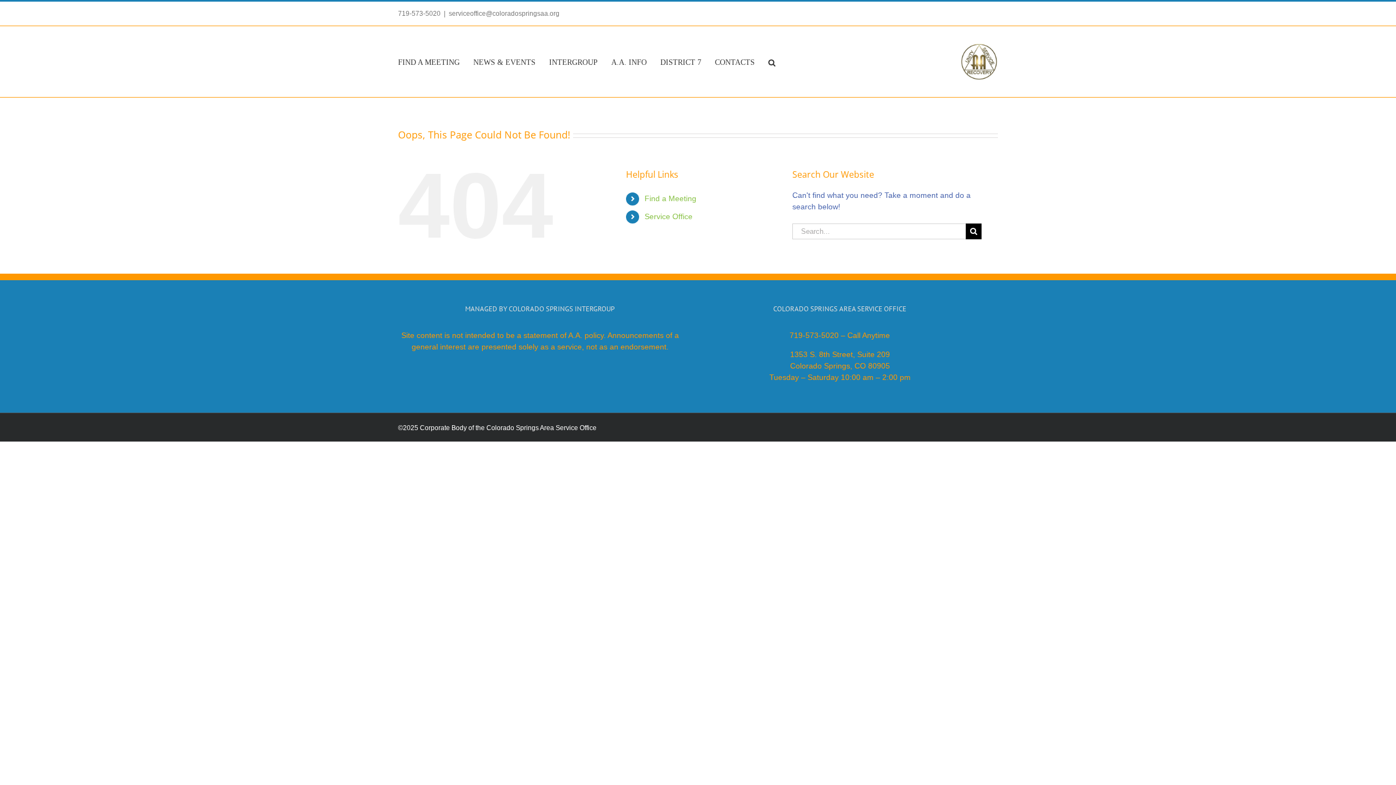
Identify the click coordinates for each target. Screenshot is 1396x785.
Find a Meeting (670, 198)
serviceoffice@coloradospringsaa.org (504, 13)
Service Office (669, 216)
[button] (771, 61)
